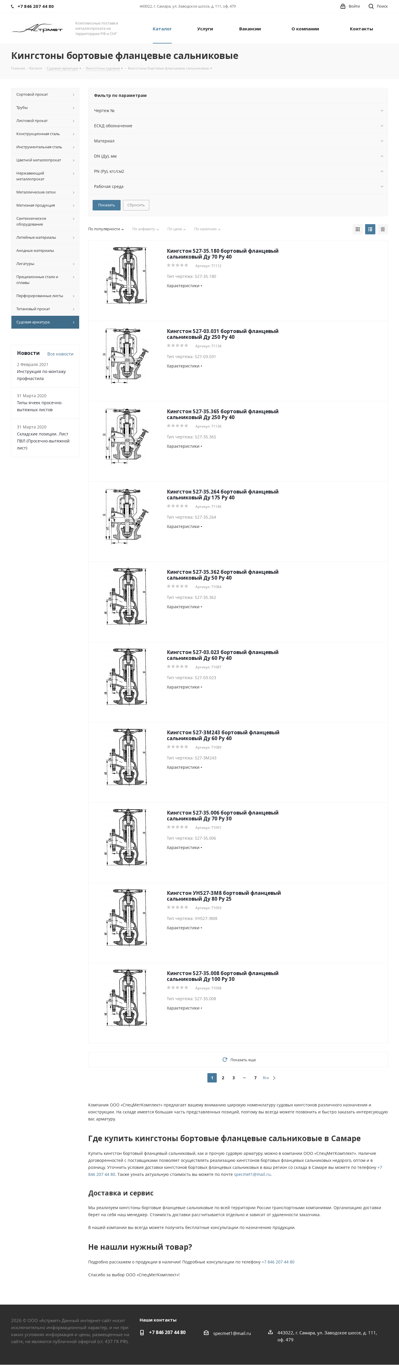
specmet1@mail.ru (252, 1174)
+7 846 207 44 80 (278, 1262)
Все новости (60, 354)
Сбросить (136, 205)
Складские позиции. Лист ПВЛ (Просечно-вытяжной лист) (43, 441)
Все (266, 1077)
